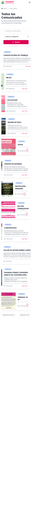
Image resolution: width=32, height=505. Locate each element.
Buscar (17, 42)
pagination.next (24, 315)
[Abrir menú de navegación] (30, 2)
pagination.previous (8, 315)
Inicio (5, 8)
